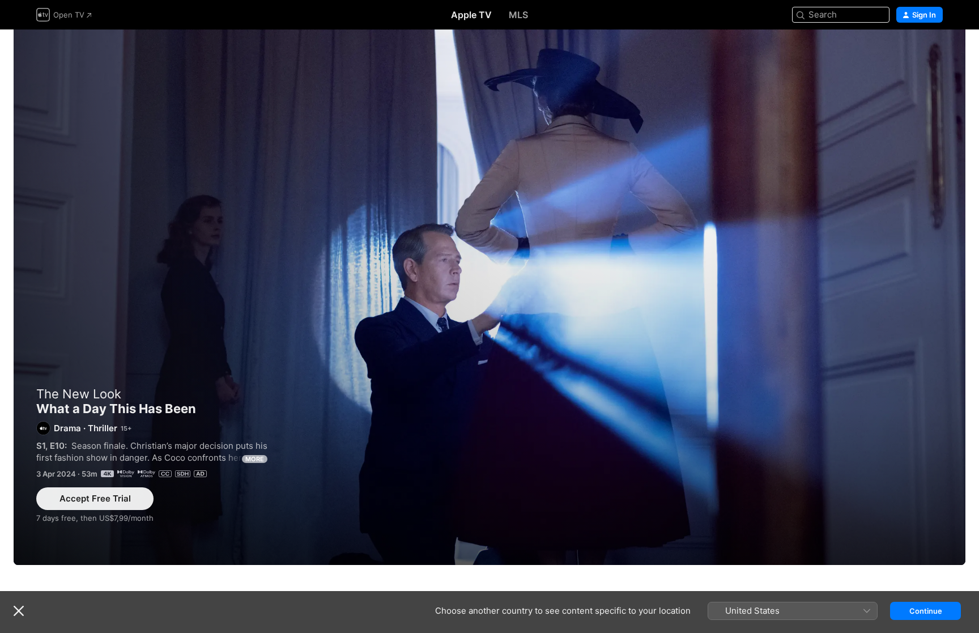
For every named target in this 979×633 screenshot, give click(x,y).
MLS (518, 14)
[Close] (19, 611)
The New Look (78, 393)
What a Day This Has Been (489, 297)
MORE (254, 459)
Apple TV (471, 14)
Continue (925, 610)
